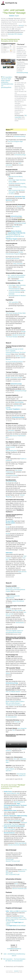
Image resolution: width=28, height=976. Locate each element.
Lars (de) (11, 614)
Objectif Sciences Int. (19, 802)
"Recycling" (9, 496)
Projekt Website (10, 769)
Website (8, 673)
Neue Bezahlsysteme (11, 450)
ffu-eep (7, 526)
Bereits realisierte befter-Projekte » (15, 701)
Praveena (20, 610)
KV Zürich (11, 193)
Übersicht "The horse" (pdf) (13, 861)
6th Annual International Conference (14, 361)
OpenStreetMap (19, 402)
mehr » (7, 762)
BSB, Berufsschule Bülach (15, 176)
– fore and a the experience (16, 911)
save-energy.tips (22, 728)
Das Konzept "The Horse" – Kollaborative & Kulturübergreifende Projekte (15, 589)
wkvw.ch (21, 25)
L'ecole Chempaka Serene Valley (17, 187)
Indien (14, 263)
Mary (16, 610)
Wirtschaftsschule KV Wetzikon (17, 295)
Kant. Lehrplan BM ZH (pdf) (12, 874)
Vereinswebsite (20, 622)
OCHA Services (22, 571)
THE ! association (13, 302)
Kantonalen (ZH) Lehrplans (15, 34)
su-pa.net (16, 971)
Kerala (19, 287)
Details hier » (22, 775)
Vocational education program (17, 183)
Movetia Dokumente (13, 845)
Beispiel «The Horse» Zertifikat (14, 377)
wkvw (15, 759)
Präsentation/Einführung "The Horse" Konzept (16, 353)
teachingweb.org (11, 3)
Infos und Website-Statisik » (13, 691)
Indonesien (20, 263)
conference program (9, 829)
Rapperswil (20, 280)
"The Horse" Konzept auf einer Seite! (15, 313)
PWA (13, 730)
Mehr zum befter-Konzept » (13, 703)
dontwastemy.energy (22, 72)
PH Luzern (17, 721)
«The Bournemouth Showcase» (14, 705)
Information (11, 430)
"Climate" (22, 495)
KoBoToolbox (9, 552)
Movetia (19, 206)
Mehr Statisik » (16, 226)
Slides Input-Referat (20, 843)
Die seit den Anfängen (16, 925)
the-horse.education (11, 717)
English (17, 15)
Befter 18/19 (11, 920)
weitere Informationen (18, 601)
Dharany (8, 615)
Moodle (23, 331)
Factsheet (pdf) (9, 859)
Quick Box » (9, 770)
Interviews (8, 608)
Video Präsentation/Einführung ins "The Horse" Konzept (15, 805)
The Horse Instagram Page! (15, 141)
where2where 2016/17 (16, 917)
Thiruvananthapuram (14, 288)
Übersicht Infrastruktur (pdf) (19, 888)
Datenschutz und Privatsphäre (15, 966)
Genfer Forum (19, 356)
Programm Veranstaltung (14, 820)
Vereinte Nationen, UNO (12, 793)
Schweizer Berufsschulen (12, 258)
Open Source (13, 435)
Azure (16, 883)
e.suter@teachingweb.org (14, 948)
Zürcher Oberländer (16, 231)
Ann (13, 610)
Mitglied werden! (10, 447)
